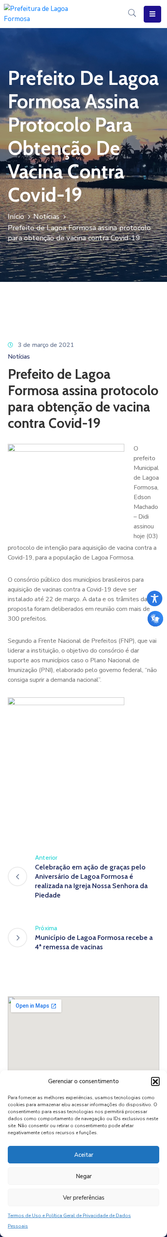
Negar (84, 1176)
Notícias (46, 216)
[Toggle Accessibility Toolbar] (154, 598)
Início (16, 216)
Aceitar (83, 1155)
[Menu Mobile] (152, 14)
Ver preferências (83, 1198)
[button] (155, 1081)
